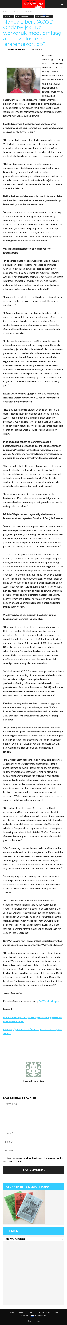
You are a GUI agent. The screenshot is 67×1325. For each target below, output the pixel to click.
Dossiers (20, 1312)
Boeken (35, 14)
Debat (24, 14)
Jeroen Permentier (16, 49)
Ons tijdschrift (12, 20)
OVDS (11, 1312)
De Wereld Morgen (49, 1001)
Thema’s (31, 1312)
